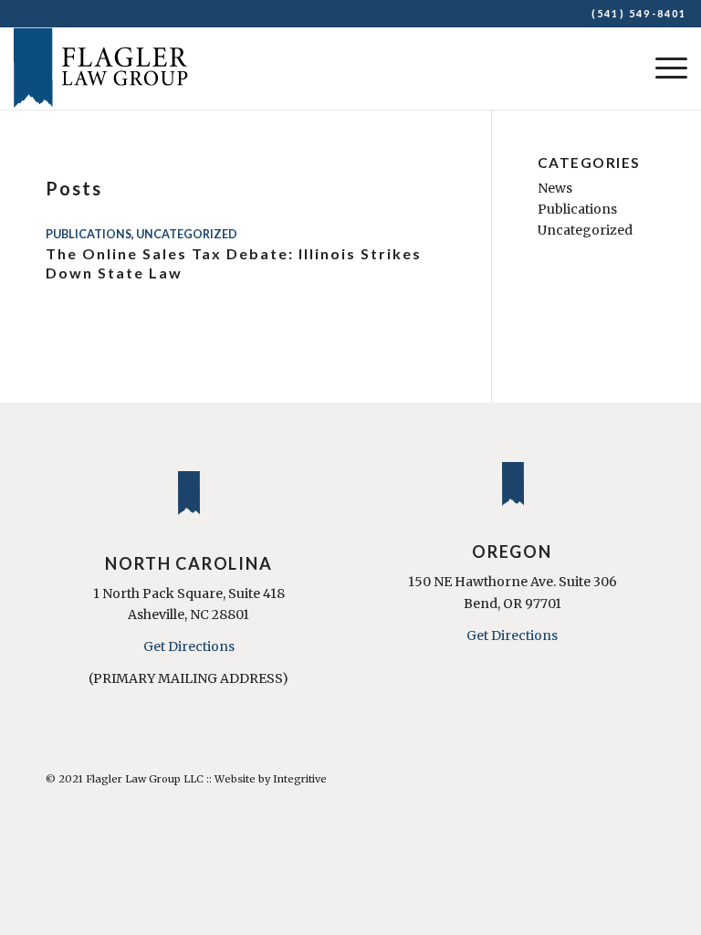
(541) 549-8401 (639, 13)
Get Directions (189, 646)
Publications (88, 234)
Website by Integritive (270, 778)
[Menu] (662, 68)
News (555, 188)
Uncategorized (186, 234)
